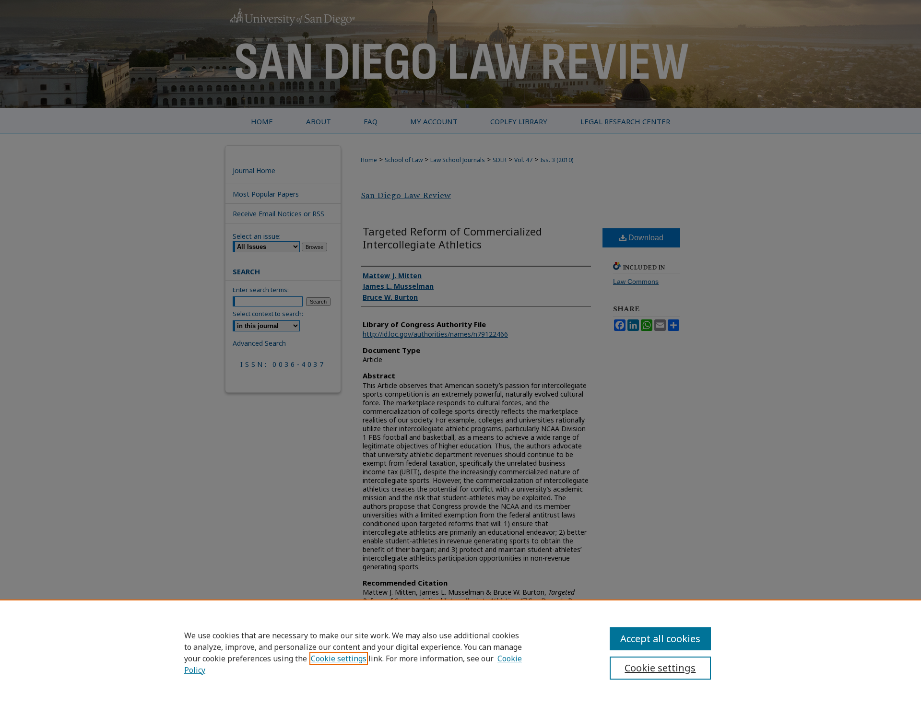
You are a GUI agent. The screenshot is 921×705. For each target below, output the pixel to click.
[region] (460, 652)
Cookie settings (338, 658)
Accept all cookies (660, 638)
